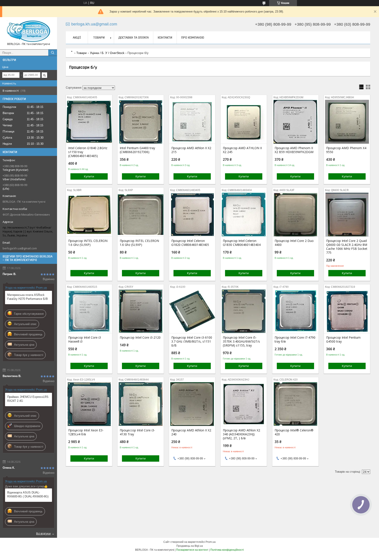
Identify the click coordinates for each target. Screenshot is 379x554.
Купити (89, 176)
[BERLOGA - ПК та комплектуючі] (28, 31)
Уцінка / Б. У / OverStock (107, 53)
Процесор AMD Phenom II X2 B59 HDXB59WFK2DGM (294, 150)
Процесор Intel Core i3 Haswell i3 (84, 339)
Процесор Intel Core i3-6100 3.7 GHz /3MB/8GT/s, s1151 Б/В (191, 341)
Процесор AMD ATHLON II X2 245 (242, 150)
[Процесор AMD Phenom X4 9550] (347, 122)
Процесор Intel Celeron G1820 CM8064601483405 (190, 243)
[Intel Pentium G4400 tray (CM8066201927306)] (141, 122)
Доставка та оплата (133, 37)
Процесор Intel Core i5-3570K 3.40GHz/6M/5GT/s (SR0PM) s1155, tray (241, 341)
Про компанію (192, 37)
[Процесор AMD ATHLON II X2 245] (244, 122)
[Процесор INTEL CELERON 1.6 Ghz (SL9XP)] (89, 214)
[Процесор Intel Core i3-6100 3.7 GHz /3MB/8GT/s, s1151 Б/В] (192, 311)
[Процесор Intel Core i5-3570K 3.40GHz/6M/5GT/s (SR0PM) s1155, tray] (244, 311)
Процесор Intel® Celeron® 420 (294, 432)
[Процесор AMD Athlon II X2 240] (192, 404)
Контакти (165, 37)
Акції (77, 37)
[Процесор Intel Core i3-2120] (141, 311)
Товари (99, 37)
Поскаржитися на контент (192, 549)
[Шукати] (52, 52)
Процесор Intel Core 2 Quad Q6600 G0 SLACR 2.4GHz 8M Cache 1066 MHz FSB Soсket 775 (346, 247)
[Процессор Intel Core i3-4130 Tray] (141, 404)
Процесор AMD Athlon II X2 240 (191, 432)
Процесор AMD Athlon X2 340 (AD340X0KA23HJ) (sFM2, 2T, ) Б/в (241, 434)
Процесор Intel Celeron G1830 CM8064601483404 (242, 243)
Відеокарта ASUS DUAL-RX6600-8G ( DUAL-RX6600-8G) (27, 494)
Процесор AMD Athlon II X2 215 (191, 150)
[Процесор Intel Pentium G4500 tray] (347, 311)
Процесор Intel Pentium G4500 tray (343, 339)
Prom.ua (211, 541)
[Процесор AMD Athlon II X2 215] (192, 122)
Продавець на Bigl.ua (189, 545)
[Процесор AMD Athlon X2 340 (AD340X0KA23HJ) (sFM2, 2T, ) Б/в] (244, 404)
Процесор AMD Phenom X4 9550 (346, 150)
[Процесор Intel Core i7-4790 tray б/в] (295, 311)
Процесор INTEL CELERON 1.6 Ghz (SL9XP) (87, 243)
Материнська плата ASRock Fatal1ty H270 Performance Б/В (27, 296)
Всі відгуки (43, 533)
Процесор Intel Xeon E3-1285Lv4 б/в (86, 432)
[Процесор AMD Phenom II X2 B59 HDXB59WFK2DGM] (295, 122)
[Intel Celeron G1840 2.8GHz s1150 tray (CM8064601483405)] (89, 122)
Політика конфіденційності (227, 549)
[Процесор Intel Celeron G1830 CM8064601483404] (244, 214)
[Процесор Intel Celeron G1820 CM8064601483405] (192, 214)
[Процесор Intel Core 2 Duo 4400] (295, 214)
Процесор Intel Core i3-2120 (140, 338)
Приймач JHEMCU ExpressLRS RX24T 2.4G (27, 398)
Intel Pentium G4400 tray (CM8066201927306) (137, 150)
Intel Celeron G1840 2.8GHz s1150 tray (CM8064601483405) (87, 152)
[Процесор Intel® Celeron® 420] (295, 404)
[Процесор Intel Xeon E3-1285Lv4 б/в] (89, 404)
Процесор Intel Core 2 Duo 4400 (294, 243)
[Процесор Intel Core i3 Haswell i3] (89, 311)
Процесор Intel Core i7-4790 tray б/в (295, 339)
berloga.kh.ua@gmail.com (20, 248)
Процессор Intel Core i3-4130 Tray (137, 432)
